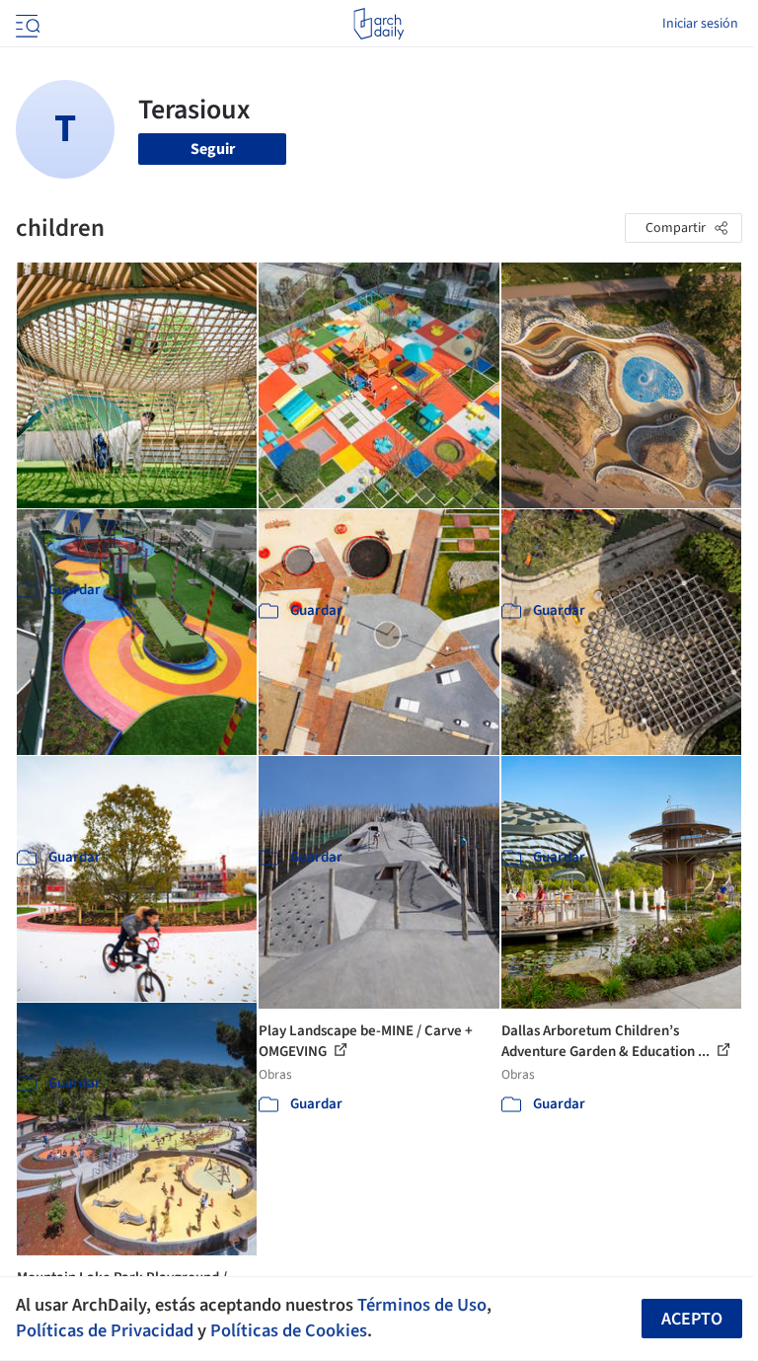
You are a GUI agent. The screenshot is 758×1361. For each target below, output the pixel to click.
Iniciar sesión (700, 24)
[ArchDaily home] (378, 23)
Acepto (691, 1319)
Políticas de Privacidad (104, 1330)
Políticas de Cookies (288, 1330)
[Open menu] (25, 24)
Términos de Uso (422, 1305)
